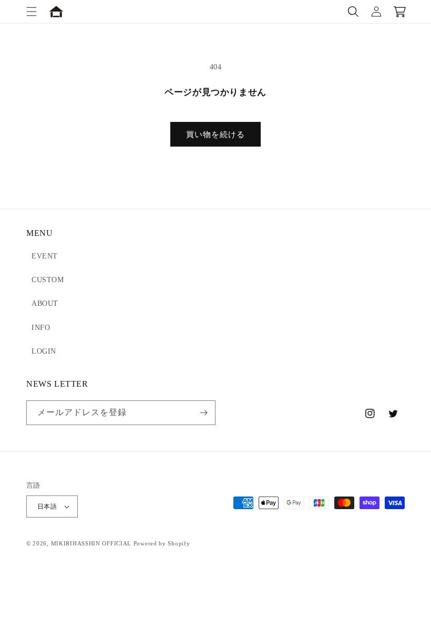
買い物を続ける (215, 134)
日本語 (47, 506)
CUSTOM (48, 280)
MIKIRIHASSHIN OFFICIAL (91, 543)
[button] (31, 11)
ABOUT (45, 303)
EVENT (45, 256)
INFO (41, 328)
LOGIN (44, 351)
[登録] (203, 412)
